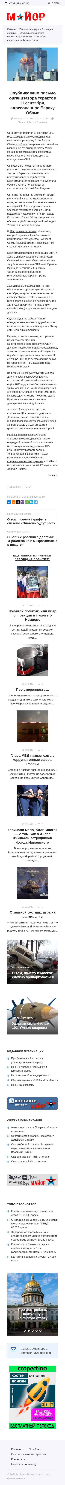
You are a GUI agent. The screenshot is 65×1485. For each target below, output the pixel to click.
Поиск (55, 3)
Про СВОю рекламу (22, 1085)
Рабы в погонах (41, 1156)
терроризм (15, 486)
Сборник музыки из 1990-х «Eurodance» (34, 1080)
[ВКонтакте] (9, 502)
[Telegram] (36, 502)
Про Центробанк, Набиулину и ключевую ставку (32, 1314)
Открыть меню (19, 3)
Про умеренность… (32, 689)
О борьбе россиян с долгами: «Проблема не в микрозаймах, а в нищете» (32, 540)
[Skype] (31, 502)
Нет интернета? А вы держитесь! (30, 1075)
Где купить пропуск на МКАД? (28, 1256)
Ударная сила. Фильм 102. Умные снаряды (30, 1026)
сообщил (21, 144)
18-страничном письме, (23, 231)
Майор (31, 16)
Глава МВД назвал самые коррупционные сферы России (32, 760)
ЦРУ (28, 486)
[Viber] (22, 502)
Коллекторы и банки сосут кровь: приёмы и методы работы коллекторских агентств (30, 1248)
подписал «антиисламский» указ (35, 421)
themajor (53, 475)
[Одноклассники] (13, 502)
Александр (17, 1127)
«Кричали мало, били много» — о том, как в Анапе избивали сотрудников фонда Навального (32, 836)
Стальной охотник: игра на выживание (32, 914)
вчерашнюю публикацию (21, 148)
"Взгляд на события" (32, 559)
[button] (25, 1331)
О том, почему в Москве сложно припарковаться (33, 975)
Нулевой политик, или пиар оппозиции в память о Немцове (32, 615)
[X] (18, 502)
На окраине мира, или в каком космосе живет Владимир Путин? (32, 1148)
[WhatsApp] (27, 502)
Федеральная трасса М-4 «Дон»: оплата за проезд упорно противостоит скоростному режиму (34, 1236)
